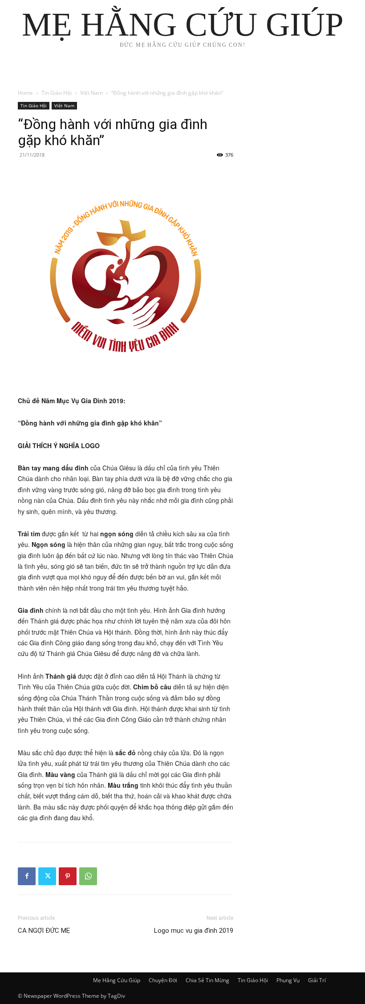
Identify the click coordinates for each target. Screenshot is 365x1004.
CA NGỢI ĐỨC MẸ (44, 931)
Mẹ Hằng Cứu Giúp (116, 980)
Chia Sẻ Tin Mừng (207, 980)
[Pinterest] (68, 876)
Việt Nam (91, 93)
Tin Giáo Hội (56, 93)
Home (25, 93)
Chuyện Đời (163, 980)
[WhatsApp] (88, 876)
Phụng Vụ (288, 980)
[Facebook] (27, 876)
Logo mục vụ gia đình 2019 (193, 931)
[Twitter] (47, 876)
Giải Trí (317, 980)
